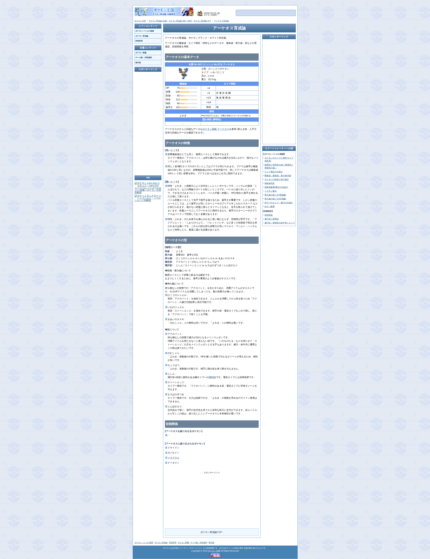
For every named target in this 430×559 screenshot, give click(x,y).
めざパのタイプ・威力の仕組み (279, 202)
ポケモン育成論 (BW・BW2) (180, 21)
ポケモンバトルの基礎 (144, 543)
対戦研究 (172, 543)
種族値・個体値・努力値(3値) (278, 175)
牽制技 (212, 377)
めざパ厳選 (270, 206)
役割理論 (269, 215)
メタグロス (173, 457)
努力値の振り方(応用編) (275, 199)
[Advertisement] (212, 497)
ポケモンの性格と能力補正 (277, 179)
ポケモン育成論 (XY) (202, 21)
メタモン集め (271, 191)
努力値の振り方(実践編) (275, 195)
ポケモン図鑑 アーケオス (216, 129)
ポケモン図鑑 (183, 543)
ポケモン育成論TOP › (211, 532)
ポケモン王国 (214, 551)
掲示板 (211, 543)
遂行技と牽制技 (272, 219)
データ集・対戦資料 (198, 543)
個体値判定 (270, 183)
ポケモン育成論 (161, 543)
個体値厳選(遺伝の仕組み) (276, 187)
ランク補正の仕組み (274, 172)
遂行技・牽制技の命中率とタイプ (280, 223)
